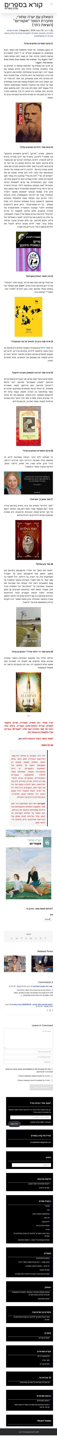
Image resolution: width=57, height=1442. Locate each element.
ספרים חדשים (44, 1188)
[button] (51, 964)
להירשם (14, 1124)
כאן (20, 738)
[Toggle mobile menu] (51, 4)
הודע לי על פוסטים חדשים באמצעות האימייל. (33, 1080)
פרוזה (47, 1206)
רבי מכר (46, 1218)
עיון (48, 1210)
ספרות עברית (44, 1364)
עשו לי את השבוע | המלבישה (42, 986)
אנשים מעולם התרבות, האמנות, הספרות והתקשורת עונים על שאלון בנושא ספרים (28, 33)
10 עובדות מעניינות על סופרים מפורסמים (34, 1382)
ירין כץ (47, 30)
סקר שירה (45, 1360)
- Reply (18, 986)
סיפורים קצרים (44, 1338)
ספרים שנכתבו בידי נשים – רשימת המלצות (33, 1240)
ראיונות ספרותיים (43, 1401)
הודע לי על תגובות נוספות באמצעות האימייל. (34, 1076)
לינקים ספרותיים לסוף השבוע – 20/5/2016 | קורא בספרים (32, 1004)
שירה (47, 1230)
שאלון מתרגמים (43, 1299)
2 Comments (40, 36)
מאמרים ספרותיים (42, 1258)
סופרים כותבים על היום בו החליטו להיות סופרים (32, 1274)
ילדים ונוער (45, 1222)
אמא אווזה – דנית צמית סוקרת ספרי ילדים (34, 1262)
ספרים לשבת (44, 1270)
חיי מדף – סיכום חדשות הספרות (37, 1266)
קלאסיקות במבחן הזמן (41, 1214)
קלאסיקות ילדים (43, 1356)
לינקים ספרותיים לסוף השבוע (38, 1184)
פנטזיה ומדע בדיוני (42, 1226)
